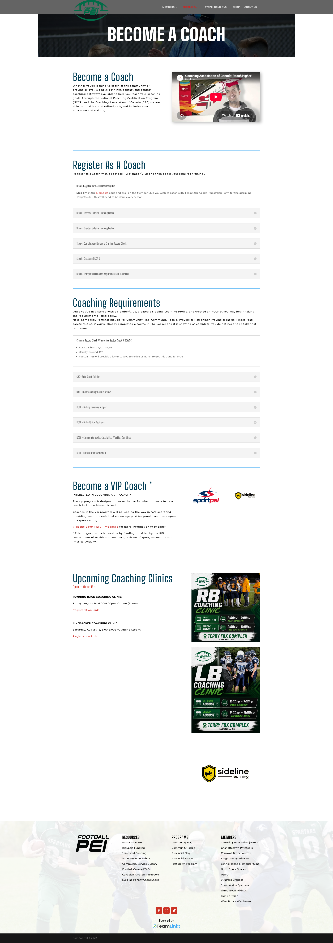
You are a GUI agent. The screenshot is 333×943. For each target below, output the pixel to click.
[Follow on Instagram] (166, 910)
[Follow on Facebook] (159, 910)
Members (168, 7)
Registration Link (85, 636)
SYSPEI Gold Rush (216, 7)
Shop (236, 7)
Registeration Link (86, 610)
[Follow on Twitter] (174, 910)
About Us (250, 7)
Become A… (189, 7)
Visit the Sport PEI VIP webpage (95, 526)
